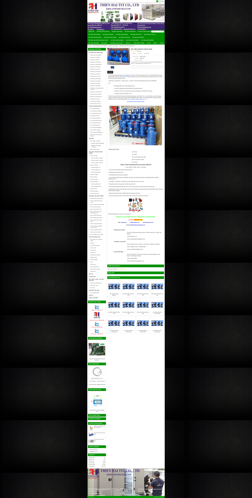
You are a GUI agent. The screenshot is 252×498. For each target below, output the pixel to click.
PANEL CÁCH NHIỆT (93, 297)
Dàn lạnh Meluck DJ (96, 169)
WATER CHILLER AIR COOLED (96, 146)
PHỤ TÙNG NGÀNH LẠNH (94, 236)
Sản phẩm (91, 138)
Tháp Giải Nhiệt (94, 259)
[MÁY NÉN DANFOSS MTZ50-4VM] (128, 323)
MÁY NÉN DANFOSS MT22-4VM (128, 294)
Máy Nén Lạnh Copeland (103, 31)
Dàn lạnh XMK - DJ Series (97, 162)
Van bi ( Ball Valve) (95, 266)
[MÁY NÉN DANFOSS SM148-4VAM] (118, 56)
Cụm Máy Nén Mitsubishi (96, 127)
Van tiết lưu (93, 252)
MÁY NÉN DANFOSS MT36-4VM (157, 294)
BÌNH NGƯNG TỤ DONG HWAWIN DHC (97, 412)
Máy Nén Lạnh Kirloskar (95, 37)
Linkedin (147, 53)
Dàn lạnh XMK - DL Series (97, 158)
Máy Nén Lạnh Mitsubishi (144, 31)
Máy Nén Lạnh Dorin (94, 43)
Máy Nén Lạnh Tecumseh (132, 40)
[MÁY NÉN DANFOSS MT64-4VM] (128, 305)
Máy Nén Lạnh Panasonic (117, 40)
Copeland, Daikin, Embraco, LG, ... (138, 99)
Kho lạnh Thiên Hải (94, 450)
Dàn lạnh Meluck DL (96, 167)
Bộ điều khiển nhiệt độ (95, 254)
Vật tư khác (93, 264)
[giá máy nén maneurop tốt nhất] (91, 438)
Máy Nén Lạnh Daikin (117, 31)
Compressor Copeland (95, 101)
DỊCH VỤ (128, 43)
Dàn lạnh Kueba (94, 179)
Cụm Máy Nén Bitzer (95, 108)
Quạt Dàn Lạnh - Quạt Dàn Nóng (96, 240)
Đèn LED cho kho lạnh (95, 269)
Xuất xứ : (137, 58)
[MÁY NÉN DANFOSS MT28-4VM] (143, 286)
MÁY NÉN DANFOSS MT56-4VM (114, 313)
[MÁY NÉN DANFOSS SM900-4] (114, 286)
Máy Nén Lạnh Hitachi (124, 37)
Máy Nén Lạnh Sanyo (108, 34)
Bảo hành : (136, 60)
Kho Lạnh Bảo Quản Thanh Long (96, 201)
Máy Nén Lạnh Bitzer (130, 31)
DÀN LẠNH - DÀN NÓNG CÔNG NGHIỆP (96, 152)
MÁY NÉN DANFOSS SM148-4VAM (135, 101)
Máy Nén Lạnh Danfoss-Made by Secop (98, 40)
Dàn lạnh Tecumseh (95, 193)
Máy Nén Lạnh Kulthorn (110, 37)
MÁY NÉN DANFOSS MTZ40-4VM (114, 331)
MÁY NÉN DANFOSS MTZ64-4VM (142, 331)
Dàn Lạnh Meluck (94, 165)
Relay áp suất (94, 257)
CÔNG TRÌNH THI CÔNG (139, 43)
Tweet (140, 53)
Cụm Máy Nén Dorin (95, 115)
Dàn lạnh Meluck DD (96, 172)
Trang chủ (91, 31)
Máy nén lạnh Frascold (95, 103)
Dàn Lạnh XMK (94, 155)
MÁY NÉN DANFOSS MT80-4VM (143, 313)
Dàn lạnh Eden (94, 176)
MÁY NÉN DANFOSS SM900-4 (114, 294)
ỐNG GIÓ (91, 295)
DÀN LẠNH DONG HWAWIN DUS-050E (97, 384)
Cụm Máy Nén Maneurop (96, 120)
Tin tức (149, 43)
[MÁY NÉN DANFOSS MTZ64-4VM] (143, 323)
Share (133, 53)
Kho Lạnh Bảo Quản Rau (96, 232)
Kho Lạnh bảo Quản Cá (96, 206)
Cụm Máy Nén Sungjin (95, 129)
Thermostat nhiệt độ (95, 245)
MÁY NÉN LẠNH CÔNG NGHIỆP (96, 52)
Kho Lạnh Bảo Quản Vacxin (96, 217)
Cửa (92, 262)
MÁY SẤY (91, 273)
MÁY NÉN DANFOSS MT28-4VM (143, 294)
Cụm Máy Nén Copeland (96, 110)
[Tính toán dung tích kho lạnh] (91, 444)
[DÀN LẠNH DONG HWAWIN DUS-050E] (97, 375)
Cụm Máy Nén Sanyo (95, 125)
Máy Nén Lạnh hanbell (138, 37)
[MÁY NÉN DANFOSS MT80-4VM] (143, 305)
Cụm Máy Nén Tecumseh (96, 113)
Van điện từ (93, 271)
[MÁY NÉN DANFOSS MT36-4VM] (157, 286)
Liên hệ (155, 43)
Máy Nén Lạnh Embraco (96, 62)
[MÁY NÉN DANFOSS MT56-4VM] (114, 305)
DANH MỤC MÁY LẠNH (94, 290)
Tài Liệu (161, 43)
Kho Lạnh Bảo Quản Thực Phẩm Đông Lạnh (96, 212)
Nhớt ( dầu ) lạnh (94, 285)
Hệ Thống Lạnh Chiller (116, 43)
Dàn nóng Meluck (94, 181)
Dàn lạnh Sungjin (94, 174)
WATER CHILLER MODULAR (98, 143)
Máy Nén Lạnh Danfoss (94, 34)
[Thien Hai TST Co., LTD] (126, 29)
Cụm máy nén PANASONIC (96, 132)
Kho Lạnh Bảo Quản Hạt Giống (97, 204)
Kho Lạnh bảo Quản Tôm (96, 209)
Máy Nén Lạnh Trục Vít (150, 34)
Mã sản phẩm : (136, 56)
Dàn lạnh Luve (94, 188)
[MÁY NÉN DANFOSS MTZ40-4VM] (114, 323)
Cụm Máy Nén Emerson (96, 122)
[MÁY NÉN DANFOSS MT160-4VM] (157, 305)
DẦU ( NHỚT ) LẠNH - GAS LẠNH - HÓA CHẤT (96, 280)
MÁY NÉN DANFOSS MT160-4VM (157, 313)
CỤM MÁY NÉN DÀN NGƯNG (95, 106)
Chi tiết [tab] (110, 72)
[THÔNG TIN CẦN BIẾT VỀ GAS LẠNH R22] (91, 431)
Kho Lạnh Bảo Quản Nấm (96, 229)
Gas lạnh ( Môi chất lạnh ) (96, 283)
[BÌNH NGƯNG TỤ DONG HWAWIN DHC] (97, 402)
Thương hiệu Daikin (95, 292)
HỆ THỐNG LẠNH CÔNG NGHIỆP (96, 195)
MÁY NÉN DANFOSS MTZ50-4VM (128, 331)
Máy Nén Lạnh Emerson (122, 34)
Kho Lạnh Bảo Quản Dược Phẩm (96, 220)
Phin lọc (92, 243)
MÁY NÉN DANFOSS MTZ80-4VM (157, 331)
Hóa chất (93, 287)
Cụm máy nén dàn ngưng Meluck (96, 135)
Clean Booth (92, 276)
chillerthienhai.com (93, 452)
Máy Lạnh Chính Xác (95, 149)
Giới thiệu (104, 43)
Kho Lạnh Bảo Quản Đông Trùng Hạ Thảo (96, 226)
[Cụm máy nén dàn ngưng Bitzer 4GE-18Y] (97, 349)
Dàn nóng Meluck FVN (96, 186)
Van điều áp (93, 250)
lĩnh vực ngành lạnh (126, 75)
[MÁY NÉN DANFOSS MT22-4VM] (128, 286)
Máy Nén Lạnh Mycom (136, 34)
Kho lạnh (111, 169)
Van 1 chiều (93, 247)
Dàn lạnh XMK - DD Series (97, 160)
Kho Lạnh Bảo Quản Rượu (96, 223)
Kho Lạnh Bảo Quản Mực (96, 215)
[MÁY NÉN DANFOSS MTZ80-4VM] (157, 323)
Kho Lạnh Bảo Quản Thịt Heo (97, 234)
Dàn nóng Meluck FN (96, 184)
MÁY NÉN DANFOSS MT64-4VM (128, 313)
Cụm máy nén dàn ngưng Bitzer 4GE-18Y (97, 359)
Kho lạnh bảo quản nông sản (97, 198)
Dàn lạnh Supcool (94, 191)
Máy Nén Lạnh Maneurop (147, 40)
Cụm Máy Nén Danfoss (96, 118)
